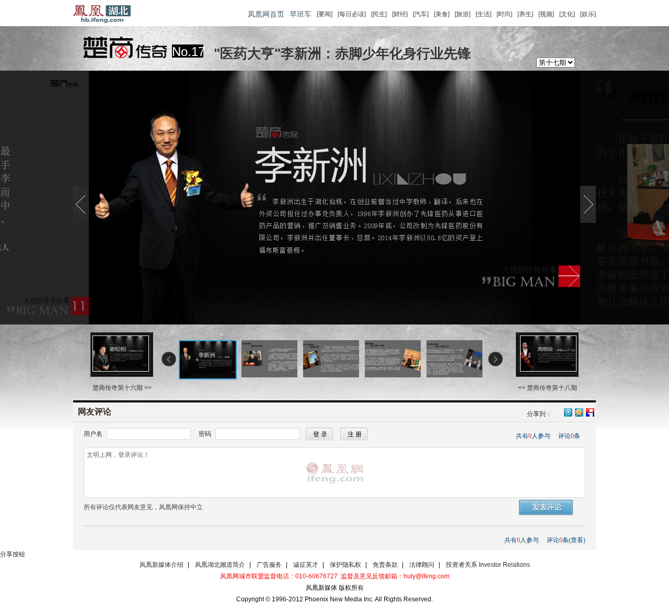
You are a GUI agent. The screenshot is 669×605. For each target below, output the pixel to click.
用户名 (93, 434)
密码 (205, 434)
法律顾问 (421, 564)
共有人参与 (533, 436)
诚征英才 (305, 564)
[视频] (546, 14)
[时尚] (504, 14)
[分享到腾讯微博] (567, 411)
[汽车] (421, 14)
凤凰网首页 (266, 14)
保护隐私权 (345, 564)
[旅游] (462, 14)
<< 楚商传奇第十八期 (547, 387)
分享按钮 (12, 554)
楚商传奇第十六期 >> (122, 387)
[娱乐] (588, 14)
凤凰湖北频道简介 (220, 564)
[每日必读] (352, 14)
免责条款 (385, 564)
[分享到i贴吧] (589, 412)
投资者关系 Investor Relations (488, 564)
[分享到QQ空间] (578, 413)
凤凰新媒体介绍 (161, 564)
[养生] (525, 14)
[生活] (483, 14)
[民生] (379, 14)
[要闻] (324, 14)
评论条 (569, 436)
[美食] (441, 14)
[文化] (567, 14)
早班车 (301, 14)
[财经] (400, 14)
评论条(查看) (566, 540)
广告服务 (269, 564)
